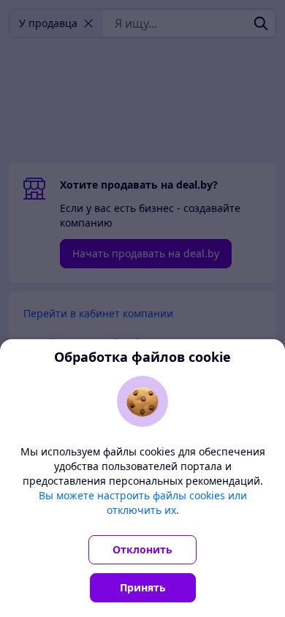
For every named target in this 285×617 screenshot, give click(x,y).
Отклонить (142, 549)
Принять (143, 587)
